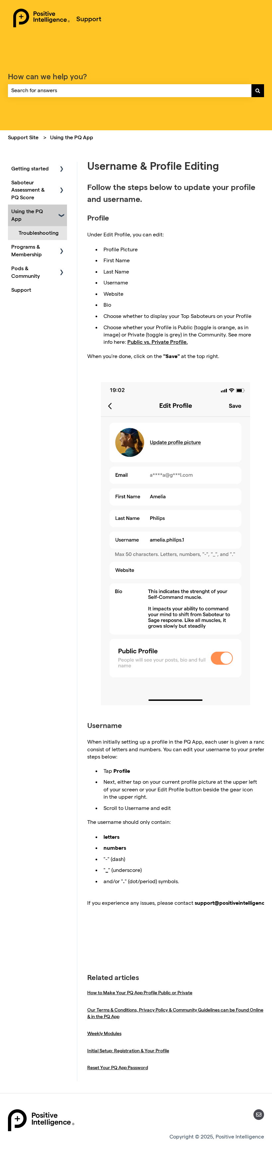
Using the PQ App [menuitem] (27, 215)
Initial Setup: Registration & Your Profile (128, 1050)
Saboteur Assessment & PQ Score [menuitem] (28, 190)
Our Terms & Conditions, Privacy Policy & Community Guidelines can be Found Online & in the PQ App (175, 1013)
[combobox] (129, 90)
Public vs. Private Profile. (157, 342)
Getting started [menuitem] (30, 168)
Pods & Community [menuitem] (25, 272)
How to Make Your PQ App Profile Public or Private (139, 992)
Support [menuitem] (21, 290)
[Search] (257, 90)
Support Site (23, 137)
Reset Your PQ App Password (117, 1067)
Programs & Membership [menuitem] (26, 250)
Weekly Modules (104, 1033)
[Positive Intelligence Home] (41, 19)
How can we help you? (47, 76)
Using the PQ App (71, 137)
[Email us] (258, 1114)
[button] (61, 169)
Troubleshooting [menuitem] (39, 233)
